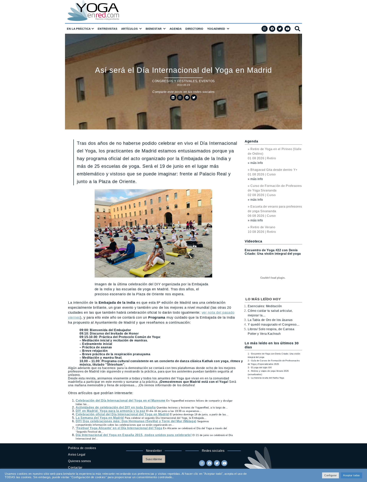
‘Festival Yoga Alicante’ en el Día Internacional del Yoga (119, 428)
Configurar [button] (330, 475)
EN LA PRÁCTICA (79, 28)
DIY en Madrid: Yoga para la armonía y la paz (110, 410)
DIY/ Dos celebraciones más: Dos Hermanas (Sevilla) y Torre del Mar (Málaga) (136, 421)
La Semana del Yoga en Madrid (100, 417)
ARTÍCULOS (129, 28)
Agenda (251, 141)
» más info (255, 162)
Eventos (207, 81)
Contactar (75, 467)
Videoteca (253, 241)
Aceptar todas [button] (351, 475)
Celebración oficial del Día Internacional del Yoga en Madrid (122, 414)
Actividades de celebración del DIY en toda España (116, 407)
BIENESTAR (154, 28)
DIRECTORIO (194, 28)
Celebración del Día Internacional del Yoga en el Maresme (121, 400)
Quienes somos (79, 461)
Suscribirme (154, 459)
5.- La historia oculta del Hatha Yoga (266, 378)
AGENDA (176, 28)
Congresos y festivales (174, 81)
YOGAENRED (216, 28)
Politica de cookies (82, 448)
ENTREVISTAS (107, 28)
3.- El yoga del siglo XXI (260, 367)
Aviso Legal (76, 454)
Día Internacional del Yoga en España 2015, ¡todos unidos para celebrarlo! (134, 435)
